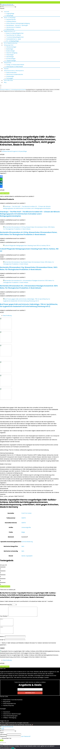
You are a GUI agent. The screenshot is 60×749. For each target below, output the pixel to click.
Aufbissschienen (11, 21)
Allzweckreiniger (11, 47)
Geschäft (4, 89)
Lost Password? (25, 736)
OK (13, 748)
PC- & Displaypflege (12, 41)
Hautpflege (9, 15)
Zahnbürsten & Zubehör (13, 27)
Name (2, 636)
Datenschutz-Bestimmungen (12, 714)
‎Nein (22, 546)
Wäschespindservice (9, 703)
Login (1, 740)
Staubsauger (10, 76)
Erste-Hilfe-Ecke (8, 80)
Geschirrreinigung (11, 53)
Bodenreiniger (10, 51)
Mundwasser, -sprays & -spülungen (17, 25)
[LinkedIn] (30, 184)
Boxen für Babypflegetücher (15, 33)
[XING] (30, 181)
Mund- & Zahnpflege (9, 17)
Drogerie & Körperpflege (19, 151)
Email (2, 640)
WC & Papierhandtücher (10, 43)
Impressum (6, 712)
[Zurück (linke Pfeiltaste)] (0, 744)
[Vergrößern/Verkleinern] (0, 742)
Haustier (6, 68)
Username (3, 734)
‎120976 (23, 518)
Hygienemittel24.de (11, 723)
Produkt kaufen (4, 193)
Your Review (4, 616)
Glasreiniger (10, 55)
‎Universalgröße (26, 527)
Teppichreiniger (11, 60)
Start (1, 89)
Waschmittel (7, 62)
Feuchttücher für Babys (13, 35)
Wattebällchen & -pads (13, 39)
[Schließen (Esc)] (5, 742)
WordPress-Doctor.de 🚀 (25, 725)
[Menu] (0, 85)
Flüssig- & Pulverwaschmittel (15, 64)
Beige (23, 532)
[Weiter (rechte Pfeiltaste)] (2, 744)
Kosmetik (6, 11)
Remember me (6, 738)
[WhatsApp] (30, 179)
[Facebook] (30, 176)
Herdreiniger (10, 57)
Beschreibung (7, 315)
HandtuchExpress (8, 705)
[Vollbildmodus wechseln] (2, 742)
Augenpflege (10, 13)
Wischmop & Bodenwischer (14, 74)
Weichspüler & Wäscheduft (14, 66)
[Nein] (15, 748)
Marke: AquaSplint (26, 556)
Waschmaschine (11, 72)
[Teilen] (30, 186)
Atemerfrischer (11, 19)
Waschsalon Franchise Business (12, 700)
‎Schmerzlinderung (27, 542)
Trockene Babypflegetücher (15, 37)
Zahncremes (10, 29)
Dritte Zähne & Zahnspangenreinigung (18, 23)
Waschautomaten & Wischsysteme (14, 70)
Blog (5, 82)
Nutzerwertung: (4, 604)
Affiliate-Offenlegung (9, 718)
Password (3, 736)
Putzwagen (9, 78)
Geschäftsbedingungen (10, 716)
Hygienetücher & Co (9, 31)
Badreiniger (9, 49)
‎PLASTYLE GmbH (26, 513)
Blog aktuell (6, 702)
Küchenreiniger (11, 59)
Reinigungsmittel (8, 45)
